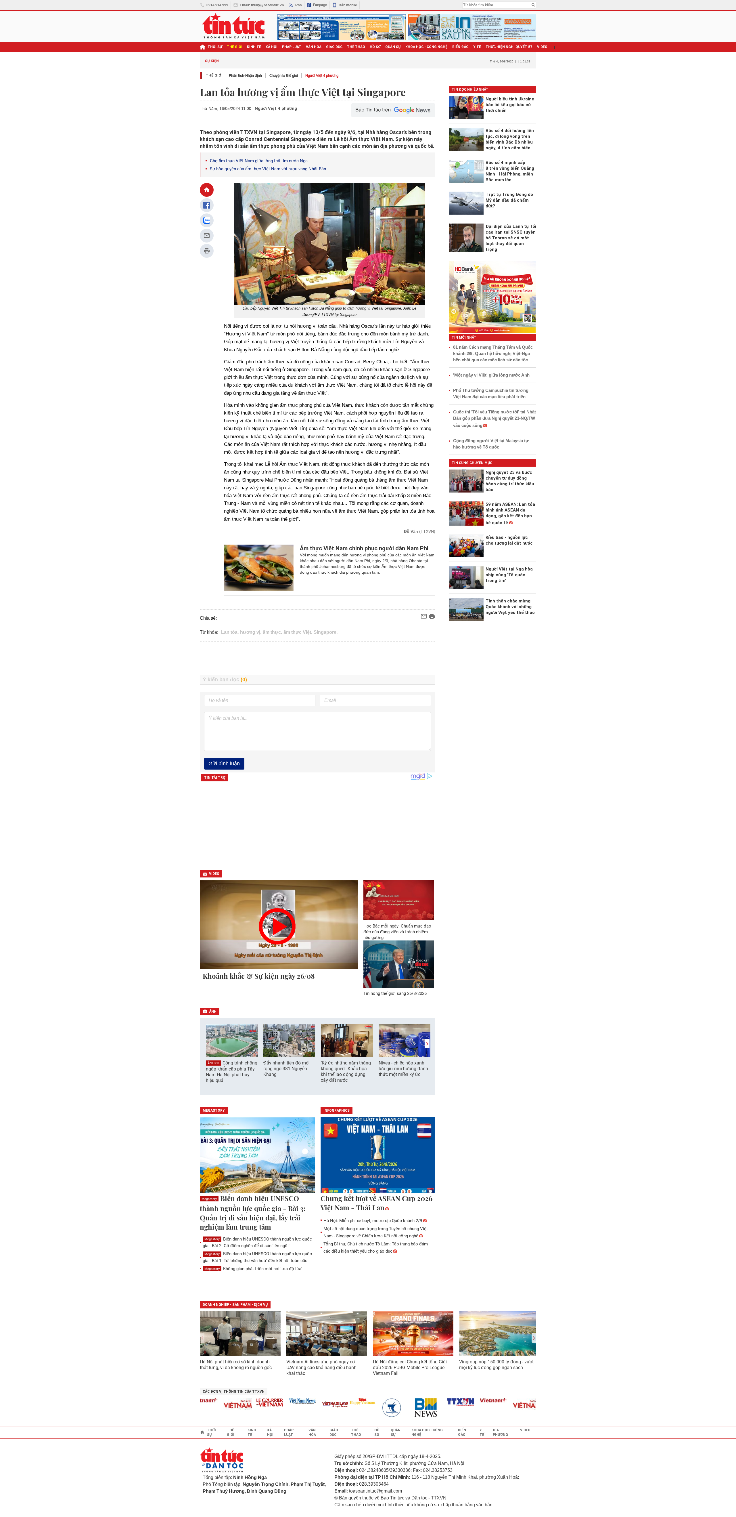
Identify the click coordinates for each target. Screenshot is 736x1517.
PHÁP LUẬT (291, 47)
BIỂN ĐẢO (460, 47)
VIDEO (542, 47)
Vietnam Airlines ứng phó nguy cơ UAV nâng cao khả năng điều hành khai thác (321, 1367)
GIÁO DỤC (334, 47)
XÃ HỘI (271, 47)
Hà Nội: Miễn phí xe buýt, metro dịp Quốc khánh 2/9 (372, 1220)
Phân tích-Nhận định (245, 75)
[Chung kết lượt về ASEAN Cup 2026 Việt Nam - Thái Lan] (378, 1155)
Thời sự (215, 47)
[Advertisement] (317, 658)
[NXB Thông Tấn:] (368, 1407)
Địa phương (500, 1432)
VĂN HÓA (313, 47)
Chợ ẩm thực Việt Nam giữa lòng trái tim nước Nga (259, 160)
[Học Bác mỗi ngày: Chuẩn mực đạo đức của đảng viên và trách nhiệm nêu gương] (398, 900)
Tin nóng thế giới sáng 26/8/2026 (395, 993)
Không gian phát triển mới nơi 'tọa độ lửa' (253, 1268)
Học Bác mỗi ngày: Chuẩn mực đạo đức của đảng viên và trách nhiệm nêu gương (397, 931)
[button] (427, 1043)
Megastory (209, 1199)
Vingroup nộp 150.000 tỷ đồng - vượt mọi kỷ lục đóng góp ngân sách (496, 1364)
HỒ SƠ (375, 47)
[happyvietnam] (336, 1401)
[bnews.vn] (401, 1407)
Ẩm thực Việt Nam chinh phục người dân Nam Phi (364, 548)
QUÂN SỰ (393, 47)
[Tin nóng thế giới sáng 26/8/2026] (398, 964)
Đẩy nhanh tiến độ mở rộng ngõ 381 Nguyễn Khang (285, 1068)
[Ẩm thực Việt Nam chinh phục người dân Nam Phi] (259, 568)
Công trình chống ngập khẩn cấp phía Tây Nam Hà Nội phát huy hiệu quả (231, 1071)
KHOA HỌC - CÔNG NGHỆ (426, 47)
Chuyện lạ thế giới (283, 75)
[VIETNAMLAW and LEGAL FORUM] (309, 1405)
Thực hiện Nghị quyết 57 (509, 47)
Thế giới (214, 75)
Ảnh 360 (213, 1063)
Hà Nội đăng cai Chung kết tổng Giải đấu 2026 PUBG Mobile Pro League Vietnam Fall (410, 1367)
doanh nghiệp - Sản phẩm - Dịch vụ (235, 1305)
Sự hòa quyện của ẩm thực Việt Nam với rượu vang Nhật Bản (268, 168)
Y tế (477, 47)
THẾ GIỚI (234, 47)
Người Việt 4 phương (321, 75)
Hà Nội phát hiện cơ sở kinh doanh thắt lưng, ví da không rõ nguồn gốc (236, 1364)
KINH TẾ (254, 47)
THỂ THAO (356, 47)
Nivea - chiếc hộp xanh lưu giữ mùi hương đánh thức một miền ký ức (403, 1068)
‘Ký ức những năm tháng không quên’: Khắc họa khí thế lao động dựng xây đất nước (346, 1071)
